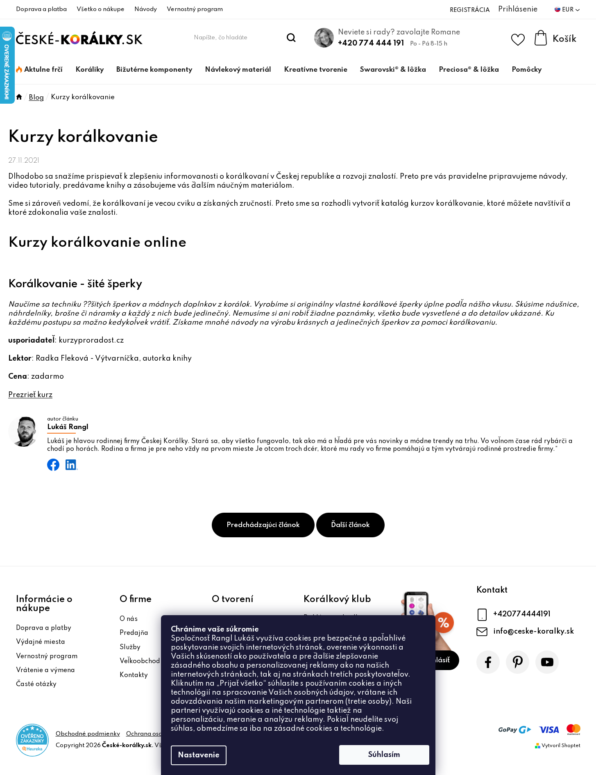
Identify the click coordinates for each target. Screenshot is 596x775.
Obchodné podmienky (88, 734)
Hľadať (291, 37)
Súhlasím (384, 755)
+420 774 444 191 (371, 43)
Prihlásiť (437, 660)
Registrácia (470, 10)
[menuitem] (39, 70)
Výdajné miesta (40, 642)
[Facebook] (488, 662)
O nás (129, 619)
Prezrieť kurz (30, 395)
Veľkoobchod (140, 661)
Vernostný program (195, 9)
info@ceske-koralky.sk (533, 631)
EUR (568, 10)
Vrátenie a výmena (45, 670)
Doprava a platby (43, 628)
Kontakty (134, 675)
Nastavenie (199, 755)
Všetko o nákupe (101, 9)
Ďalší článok (350, 525)
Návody (145, 9)
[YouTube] (547, 662)
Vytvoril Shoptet (561, 745)
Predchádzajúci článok (263, 525)
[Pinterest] (517, 662)
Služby (130, 647)
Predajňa (134, 633)
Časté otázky (36, 684)
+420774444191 (522, 614)
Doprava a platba (41, 9)
